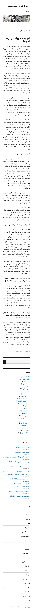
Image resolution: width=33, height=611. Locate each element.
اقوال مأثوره (25, 379)
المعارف (24, 411)
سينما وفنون (23, 420)
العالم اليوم (23, 403)
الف (26, 406)
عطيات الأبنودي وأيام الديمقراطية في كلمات (16, 457)
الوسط (21, 351)
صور (29, 600)
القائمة (27, 11)
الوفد (25, 384)
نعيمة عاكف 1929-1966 (22, 452)
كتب (27, 391)
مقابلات (26, 430)
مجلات (17, 351)
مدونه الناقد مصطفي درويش (18, 6)
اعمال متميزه (25, 376)
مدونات (26, 428)
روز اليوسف (23, 418)
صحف (27, 381)
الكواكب (24, 408)
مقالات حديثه (25, 433)
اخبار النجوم (23, 398)
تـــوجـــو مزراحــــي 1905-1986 (19, 496)
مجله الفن (24, 425)
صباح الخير (24, 423)
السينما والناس (22, 401)
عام (27, 386)
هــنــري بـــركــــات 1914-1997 (19, 467)
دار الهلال (24, 415)
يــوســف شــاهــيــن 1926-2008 (19, 462)
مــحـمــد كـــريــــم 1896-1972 (19, 479)
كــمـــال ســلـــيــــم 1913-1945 (19, 491)
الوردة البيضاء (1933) (22, 447)
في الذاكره (25, 389)
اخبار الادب (24, 396)
